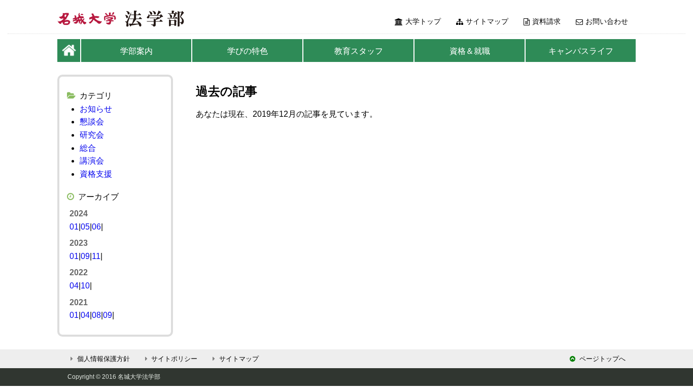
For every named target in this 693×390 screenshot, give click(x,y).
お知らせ (96, 109)
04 (74, 285)
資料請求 (546, 21)
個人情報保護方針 (103, 359)
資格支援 (96, 174)
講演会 (92, 160)
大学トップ (423, 21)
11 (96, 256)
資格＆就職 (469, 51)
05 (85, 226)
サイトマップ (487, 21)
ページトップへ (602, 359)
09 (85, 256)
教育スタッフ (358, 51)
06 (96, 226)
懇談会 (92, 121)
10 (85, 285)
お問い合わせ (606, 21)
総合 (88, 148)
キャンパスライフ (580, 51)
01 (74, 226)
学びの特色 (247, 51)
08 (96, 315)
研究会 (92, 135)
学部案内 (136, 51)
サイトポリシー (174, 359)
